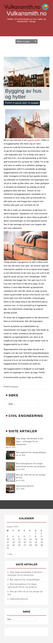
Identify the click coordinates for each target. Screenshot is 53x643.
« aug (9, 554)
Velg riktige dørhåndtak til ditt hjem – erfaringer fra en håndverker (29, 441)
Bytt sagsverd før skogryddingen (31, 452)
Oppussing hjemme (25, 486)
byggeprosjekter (33, 140)
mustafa (34, 103)
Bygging (15, 387)
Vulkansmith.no (27, 13)
